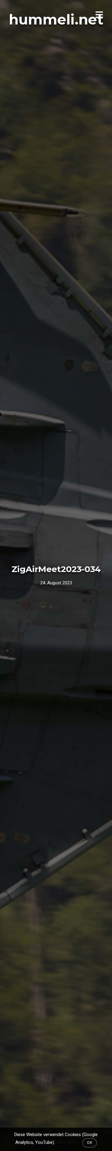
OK (89, 1142)
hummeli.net (56, 19)
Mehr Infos (67, 1142)
